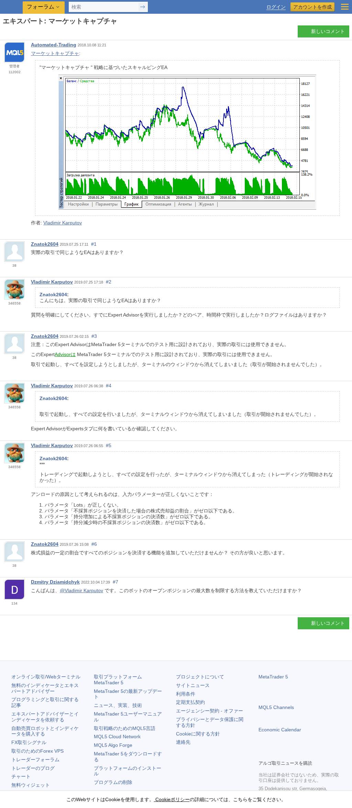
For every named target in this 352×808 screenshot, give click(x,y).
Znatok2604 (44, 244)
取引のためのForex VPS (37, 751)
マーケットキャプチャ (55, 53)
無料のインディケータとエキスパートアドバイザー (45, 688)
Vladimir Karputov (62, 222)
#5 (108, 445)
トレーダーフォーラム (35, 759)
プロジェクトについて (200, 676)
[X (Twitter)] (284, 754)
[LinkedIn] (306, 754)
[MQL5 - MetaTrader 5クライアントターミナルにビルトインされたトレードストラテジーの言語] (12, 7)
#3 (94, 336)
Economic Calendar (279, 729)
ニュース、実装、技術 (118, 705)
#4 (108, 385)
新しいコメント (328, 31)
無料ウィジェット (30, 785)
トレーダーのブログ (33, 768)
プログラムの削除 (113, 782)
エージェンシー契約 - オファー (209, 710)
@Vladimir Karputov (81, 590)
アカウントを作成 (312, 7)
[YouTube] (296, 754)
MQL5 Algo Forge (113, 745)
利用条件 (185, 694)
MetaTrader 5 (273, 676)
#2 (108, 282)
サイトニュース (193, 685)
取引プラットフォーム (120, 679)
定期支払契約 (190, 702)
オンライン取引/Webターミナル (45, 676)
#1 (94, 244)
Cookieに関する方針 (198, 734)
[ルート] (5, 33)
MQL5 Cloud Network (117, 736)
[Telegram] (274, 754)
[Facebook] (262, 754)
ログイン (276, 7)
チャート (21, 776)
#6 (94, 544)
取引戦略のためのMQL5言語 (124, 728)
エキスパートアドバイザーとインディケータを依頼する (45, 716)
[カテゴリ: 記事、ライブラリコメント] (13, 33)
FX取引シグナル (28, 742)
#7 (115, 582)
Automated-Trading (53, 44)
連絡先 (183, 742)
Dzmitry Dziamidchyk (55, 582)
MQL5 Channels (276, 707)
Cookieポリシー (172, 799)
